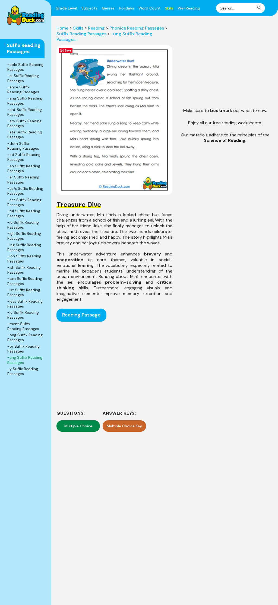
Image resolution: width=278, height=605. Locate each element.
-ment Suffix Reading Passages (23, 326)
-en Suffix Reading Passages (23, 168)
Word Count (149, 8)
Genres (108, 8)
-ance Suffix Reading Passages (23, 89)
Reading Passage (81, 315)
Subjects (89, 8)
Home (62, 28)
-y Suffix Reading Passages (22, 371)
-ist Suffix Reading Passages (23, 292)
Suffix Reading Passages (81, 34)
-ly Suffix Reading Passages (23, 315)
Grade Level (66, 8)
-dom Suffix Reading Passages (23, 146)
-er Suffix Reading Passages (23, 179)
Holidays (126, 8)
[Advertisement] (114, 366)
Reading (96, 28)
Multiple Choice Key (124, 426)
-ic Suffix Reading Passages (23, 225)
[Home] (26, 15)
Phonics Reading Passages (136, 28)
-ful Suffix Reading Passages (23, 213)
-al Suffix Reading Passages (23, 78)
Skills (169, 8)
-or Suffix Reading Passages (23, 349)
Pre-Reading (189, 8)
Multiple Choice (78, 426)
